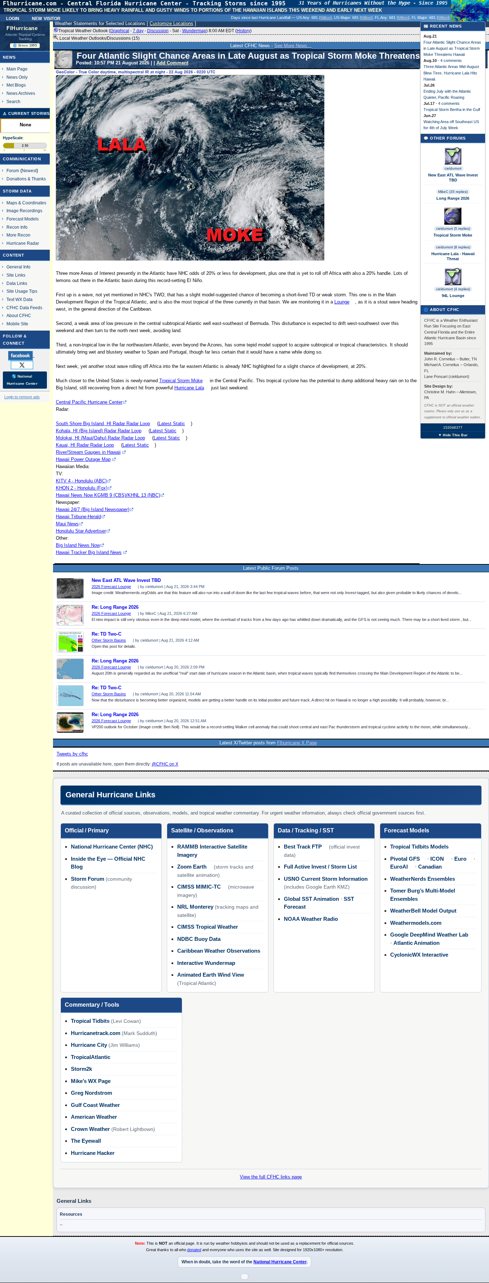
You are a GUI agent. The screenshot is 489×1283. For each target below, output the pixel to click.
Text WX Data (19, 299)
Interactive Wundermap (206, 963)
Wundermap (194, 30)
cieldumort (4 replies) (453, 289)
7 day (138, 30)
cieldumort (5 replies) (453, 228)
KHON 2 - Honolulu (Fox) (81, 488)
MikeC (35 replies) (453, 192)
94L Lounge (453, 295)
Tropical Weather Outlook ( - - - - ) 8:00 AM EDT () (155, 30)
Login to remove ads (22, 397)
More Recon (18, 235)
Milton (325, 17)
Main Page (17, 69)
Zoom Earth (192, 867)
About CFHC (18, 315)
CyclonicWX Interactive (419, 955)
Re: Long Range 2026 (115, 607)
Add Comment (172, 62)
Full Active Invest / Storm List (320, 867)
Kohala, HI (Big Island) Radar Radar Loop (98, 430)
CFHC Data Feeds (24, 307)
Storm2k (81, 1069)
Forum (12, 170)
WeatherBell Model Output (423, 911)
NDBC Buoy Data (199, 939)
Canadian (430, 867)
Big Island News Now (78, 545)
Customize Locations (171, 23)
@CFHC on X (165, 764)
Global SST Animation (311, 899)
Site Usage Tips (21, 291)
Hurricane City (89, 1045)
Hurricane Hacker (93, 1153)
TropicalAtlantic (90, 1057)
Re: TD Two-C (106, 634)
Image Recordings (24, 210)
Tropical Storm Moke (181, 380)
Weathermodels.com (415, 923)
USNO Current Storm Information (326, 879)
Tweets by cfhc (72, 754)
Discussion (158, 30)
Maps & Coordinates (26, 202)
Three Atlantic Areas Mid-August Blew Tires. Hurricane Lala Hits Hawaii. (451, 72)
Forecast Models (22, 219)
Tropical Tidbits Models (419, 847)
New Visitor (46, 17)
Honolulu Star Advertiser (81, 531)
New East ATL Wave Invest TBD (126, 580)
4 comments (451, 60)
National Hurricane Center (279, 1261)
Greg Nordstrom (91, 1093)
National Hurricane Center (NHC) (112, 847)
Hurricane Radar (22, 243)
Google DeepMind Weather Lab (429, 935)
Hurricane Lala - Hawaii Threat (453, 256)
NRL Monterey (195, 907)
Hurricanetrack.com (95, 1033)
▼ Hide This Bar (453, 435)
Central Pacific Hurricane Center (89, 402)
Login (12, 17)
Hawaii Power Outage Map (83, 459)
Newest (29, 170)
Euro (460, 859)
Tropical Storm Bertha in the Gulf (451, 109)
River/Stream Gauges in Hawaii (88, 452)
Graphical (119, 30)
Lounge (341, 302)
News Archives (20, 93)
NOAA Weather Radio (311, 919)
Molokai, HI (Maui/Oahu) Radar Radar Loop (100, 438)
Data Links (16, 283)
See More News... (292, 45)
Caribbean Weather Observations (218, 951)
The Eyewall (86, 1141)
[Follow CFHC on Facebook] (24, 355)
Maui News (67, 523)
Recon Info (17, 227)
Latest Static (172, 423)
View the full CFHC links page (271, 1177)
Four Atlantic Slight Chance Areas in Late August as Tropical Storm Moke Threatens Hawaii (452, 48)
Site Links (15, 275)
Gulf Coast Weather (95, 1105)
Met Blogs (16, 85)
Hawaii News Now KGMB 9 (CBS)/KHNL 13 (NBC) (108, 495)
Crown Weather (90, 1129)
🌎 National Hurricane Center (22, 379)
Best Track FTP (303, 847)
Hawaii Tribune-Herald (78, 516)
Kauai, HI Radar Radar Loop (85, 445)
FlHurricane (22, 28)
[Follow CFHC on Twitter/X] (25, 364)
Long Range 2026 (452, 198)
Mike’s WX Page (91, 1081)
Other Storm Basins (109, 640)
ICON (437, 859)
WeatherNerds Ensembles (422, 879)
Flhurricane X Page (297, 742)
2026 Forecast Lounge (111, 586)
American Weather (94, 1117)
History (243, 30)
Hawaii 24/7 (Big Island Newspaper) (92, 509)
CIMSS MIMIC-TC (199, 887)
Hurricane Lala (189, 387)
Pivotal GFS (405, 859)
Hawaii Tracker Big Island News (89, 552)
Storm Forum (87, 879)
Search (13, 101)
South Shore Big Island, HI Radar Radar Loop (103, 423)
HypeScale (13, 138)
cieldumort (453, 168)
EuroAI (399, 867)
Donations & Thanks (26, 178)
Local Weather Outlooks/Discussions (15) (99, 38)
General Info (18, 266)
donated (194, 1250)
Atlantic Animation (416, 943)
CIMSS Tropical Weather (207, 927)
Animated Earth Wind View (210, 975)
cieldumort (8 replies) (453, 247)
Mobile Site (17, 323)
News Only (17, 77)
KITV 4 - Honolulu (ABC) (81, 480)
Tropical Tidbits (90, 1021)
